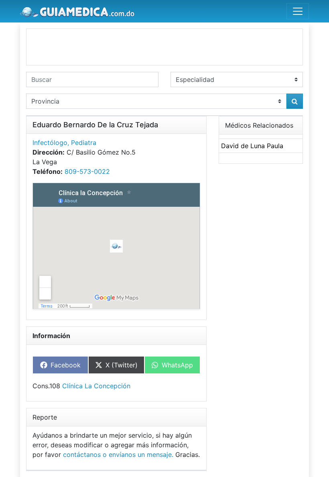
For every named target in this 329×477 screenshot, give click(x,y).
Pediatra (83, 143)
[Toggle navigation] (297, 11)
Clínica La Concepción (96, 386)
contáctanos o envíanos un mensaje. (118, 454)
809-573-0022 (87, 171)
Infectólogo (49, 143)
